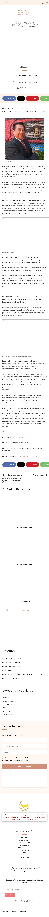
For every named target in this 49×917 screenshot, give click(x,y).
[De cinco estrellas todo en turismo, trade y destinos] (24, 15)
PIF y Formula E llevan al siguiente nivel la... (22, 675)
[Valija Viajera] (24, 583)
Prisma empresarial (40, 475)
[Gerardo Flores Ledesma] (15, 82)
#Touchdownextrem (11, 658)
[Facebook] (22, 824)
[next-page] (7, 683)
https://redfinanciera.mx (28, 456)
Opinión (24, 67)
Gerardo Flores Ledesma (28, 82)
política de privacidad (21, 900)
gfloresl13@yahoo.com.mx (21, 437)
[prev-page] (3, 683)
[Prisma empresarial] (24, 509)
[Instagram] (27, 824)
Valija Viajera (24, 601)
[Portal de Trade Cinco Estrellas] (24, 805)
